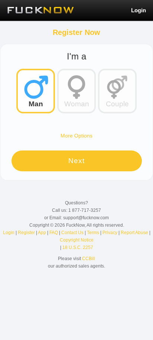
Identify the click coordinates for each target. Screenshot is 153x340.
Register (27, 232)
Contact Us (73, 232)
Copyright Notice (77, 240)
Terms (93, 232)
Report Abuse (135, 232)
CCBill (88, 258)
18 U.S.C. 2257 (77, 247)
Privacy (110, 232)
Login (138, 10)
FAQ (54, 232)
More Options (76, 136)
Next (76, 161)
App (42, 232)
